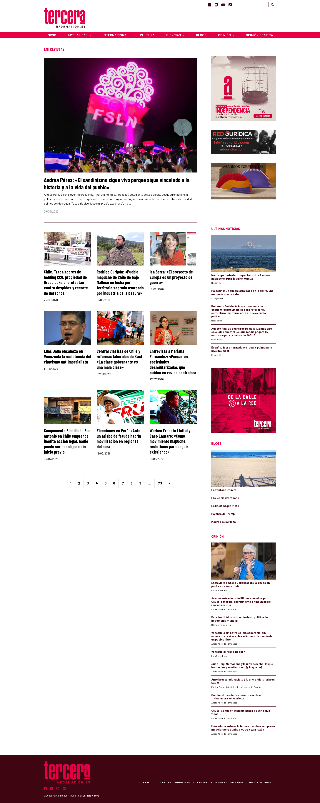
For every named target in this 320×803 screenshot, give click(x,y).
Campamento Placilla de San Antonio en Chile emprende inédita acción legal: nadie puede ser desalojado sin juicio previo (67, 441)
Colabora (164, 782)
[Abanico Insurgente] (243, 188)
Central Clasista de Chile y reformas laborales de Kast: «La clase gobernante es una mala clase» (120, 359)
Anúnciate (182, 782)
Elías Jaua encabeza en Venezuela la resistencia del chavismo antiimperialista (67, 356)
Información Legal (229, 782)
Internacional (115, 35)
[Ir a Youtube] (223, 4)
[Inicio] (65, 17)
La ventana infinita (223, 490)
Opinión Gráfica (259, 35)
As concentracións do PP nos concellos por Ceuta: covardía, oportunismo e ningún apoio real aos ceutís (241, 602)
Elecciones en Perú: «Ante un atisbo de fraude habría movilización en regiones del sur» (119, 438)
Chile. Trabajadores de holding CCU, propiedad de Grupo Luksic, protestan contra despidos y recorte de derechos (66, 282)
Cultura (147, 35)
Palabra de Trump (223, 513)
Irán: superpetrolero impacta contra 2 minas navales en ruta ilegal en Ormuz (240, 276)
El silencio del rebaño (225, 498)
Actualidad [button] (78, 35)
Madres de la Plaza (223, 521)
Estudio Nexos (91, 795)
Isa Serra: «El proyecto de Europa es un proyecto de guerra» (171, 277)
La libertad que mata (225, 505)
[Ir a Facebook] (209, 4)
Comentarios (202, 782)
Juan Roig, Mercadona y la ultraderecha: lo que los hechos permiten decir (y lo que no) (242, 665)
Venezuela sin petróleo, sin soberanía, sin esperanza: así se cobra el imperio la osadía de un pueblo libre (242, 636)
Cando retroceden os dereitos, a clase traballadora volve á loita (236, 696)
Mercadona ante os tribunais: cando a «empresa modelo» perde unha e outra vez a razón (243, 727)
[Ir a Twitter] (216, 4)
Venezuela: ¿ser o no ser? (228, 651)
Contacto (146, 782)
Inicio (51, 35)
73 (160, 483)
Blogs (201, 35)
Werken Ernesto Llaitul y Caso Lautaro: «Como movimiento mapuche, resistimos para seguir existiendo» (170, 441)
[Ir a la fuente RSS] (230, 4)
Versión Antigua (259, 782)
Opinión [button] (225, 35)
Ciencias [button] (174, 35)
